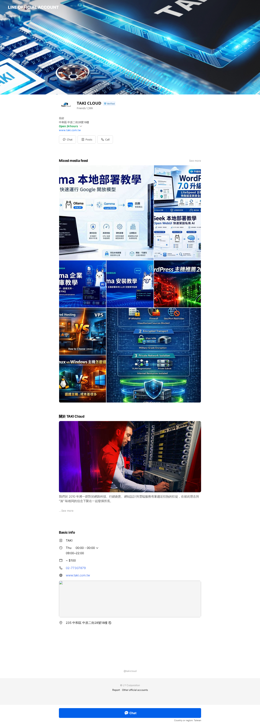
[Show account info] (109, 103)
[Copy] (109, 623)
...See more (66, 510)
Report (116, 689)
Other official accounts (135, 689)
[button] (87, 139)
